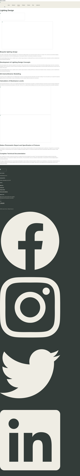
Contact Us (2, 187)
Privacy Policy (2, 189)
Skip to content (2, 0)
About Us (1, 185)
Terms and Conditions (4, 191)
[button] (4, 6)
